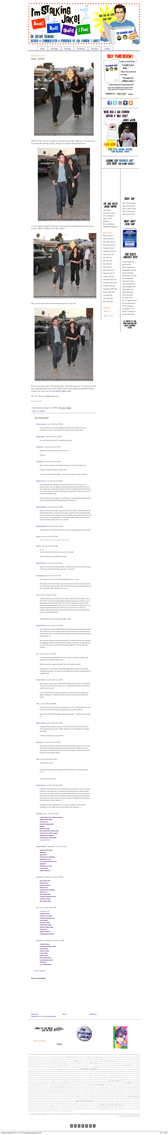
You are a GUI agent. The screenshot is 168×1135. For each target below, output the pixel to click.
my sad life (41, 411)
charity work (102, 1063)
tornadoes (46, 1107)
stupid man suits (32, 1101)
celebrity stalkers (94, 1063)
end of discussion (43, 1069)
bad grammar (118, 1059)
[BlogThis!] (64, 408)
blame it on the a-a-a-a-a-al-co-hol (66, 1061)
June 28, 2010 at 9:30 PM (55, 563)
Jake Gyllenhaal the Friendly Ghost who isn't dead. (80, 1081)
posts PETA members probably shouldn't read (47, 1092)
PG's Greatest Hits (52, 1091)
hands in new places (130, 1071)
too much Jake (40, 1107)
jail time (66, 1081)
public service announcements (127, 1092)
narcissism (77, 1087)
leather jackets (64, 1083)
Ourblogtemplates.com (31, 1132)
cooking (55, 1065)
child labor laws (109, 1063)
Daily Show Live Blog (129, 276)
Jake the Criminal (128, 281)
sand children (31, 1096)
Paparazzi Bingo (57, 1089)
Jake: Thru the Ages (129, 203)
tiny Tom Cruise (136, 1105)
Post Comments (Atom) (48, 1016)
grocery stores (99, 1071)
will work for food (97, 1109)
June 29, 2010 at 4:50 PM (55, 723)
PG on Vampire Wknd (129, 300)
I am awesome (90, 1075)
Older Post (93, 1014)
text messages (114, 1101)
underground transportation (103, 1107)
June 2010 (106, 298)
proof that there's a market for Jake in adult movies (71, 1092)
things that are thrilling (48, 1105)
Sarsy (42, 1096)
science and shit (62, 1096)
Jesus (35, 1083)
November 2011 (108, 245)
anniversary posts (55, 1059)
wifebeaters (81, 1109)
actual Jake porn (83, 1057)
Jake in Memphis (127, 278)
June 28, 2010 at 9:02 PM (50, 536)
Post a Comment (40, 971)
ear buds (125, 1067)
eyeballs (73, 1069)
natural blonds (84, 1087)
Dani (37, 759)
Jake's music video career (127, 1081)
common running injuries (47, 1065)
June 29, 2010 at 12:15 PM (47, 654)
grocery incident (69, 645)
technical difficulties (106, 1101)
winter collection (115, 1109)
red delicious (87, 1094)
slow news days (39, 1098)
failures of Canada (125, 1069)
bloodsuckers (83, 1061)
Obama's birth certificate (119, 1087)
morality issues (31, 1087)
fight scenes (43, 1071)
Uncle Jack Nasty (91, 1107)
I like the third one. (134, 1075)
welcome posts (39, 1109)
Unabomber (83, 1107)
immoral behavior (53, 1079)
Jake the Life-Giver (128, 214)
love (37, 907)
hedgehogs (61, 1073)
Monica (38, 536)
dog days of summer (89, 1067)
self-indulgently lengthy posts (81, 1096)
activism (77, 1057)
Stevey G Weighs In (129, 311)
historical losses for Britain (106, 1073)
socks (85, 1098)
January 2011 (107, 276)
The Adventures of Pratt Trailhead (55, 1103)
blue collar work (90, 1061)
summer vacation (49, 1101)
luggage (33, 1085)
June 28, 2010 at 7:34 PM (53, 447)
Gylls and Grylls (117, 1071)
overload (51, 1089)
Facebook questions (88, 1069)
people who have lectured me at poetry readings (112, 1089)
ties (131, 1105)
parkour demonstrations (73, 1089)
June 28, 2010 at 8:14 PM (55, 526)
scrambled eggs (70, 1096)
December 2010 (108, 279)
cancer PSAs (54, 1063)
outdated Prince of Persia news (40, 1089)
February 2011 (107, 273)
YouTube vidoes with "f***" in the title (50, 1110)
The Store (94, 49)
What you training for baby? (50, 1109)
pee (90, 1089)
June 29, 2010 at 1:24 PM (55, 680)
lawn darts (57, 1083)
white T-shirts (68, 1109)
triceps (57, 1107)
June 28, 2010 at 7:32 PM (54, 437)
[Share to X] (66, 408)
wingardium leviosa (106, 1109)
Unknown (39, 814)
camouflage (40, 1063)
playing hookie (107, 1091)
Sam (38, 595)
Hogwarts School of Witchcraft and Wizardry (124, 1073)
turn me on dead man (73, 1107)
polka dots (116, 1091)
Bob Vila (103, 1061)
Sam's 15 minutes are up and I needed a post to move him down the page (122, 1094)
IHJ (41, 401)
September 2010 (108, 289)
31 (65, 1057)
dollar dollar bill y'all (99, 1067)
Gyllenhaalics (40, 437)
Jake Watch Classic (114, 1081)
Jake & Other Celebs (129, 209)
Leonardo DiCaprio (83, 1083)
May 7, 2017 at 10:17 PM (51, 814)
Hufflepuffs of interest (81, 1075)
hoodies (36, 1075)
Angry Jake (48, 1059)
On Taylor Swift (127, 298)
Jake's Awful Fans (128, 289)
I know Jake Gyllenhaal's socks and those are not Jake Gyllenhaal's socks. (112, 1075)
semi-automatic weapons (95, 1096)
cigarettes (30, 1065)
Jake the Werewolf (128, 211)
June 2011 (106, 261)
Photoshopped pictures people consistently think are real (70, 1091)
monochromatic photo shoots (133, 1085)
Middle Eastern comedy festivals (117, 1085)
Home (42, 49)
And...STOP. (38, 59)
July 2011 (106, 257)
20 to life (51, 1057)
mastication (61, 1085)
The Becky (81, 49)
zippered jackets (68, 1110)
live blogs (128, 1083)
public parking (116, 1092)
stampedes (117, 1098)
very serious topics (131, 1107)
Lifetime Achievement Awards (95, 1083)
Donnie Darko (107, 1067)
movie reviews (54, 1087)
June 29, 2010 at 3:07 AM (53, 576)
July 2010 (106, 295)
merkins (107, 1085)
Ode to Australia (127, 295)
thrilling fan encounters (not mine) (110, 1105)
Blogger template (7, 1132)
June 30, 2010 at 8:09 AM (55, 785)
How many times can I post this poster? (48, 1075)
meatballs (79, 1085)
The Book (54, 49)
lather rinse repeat (49, 1083)
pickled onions (88, 1091)
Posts (108, 311)
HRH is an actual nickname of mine (67, 1075)
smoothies (45, 1098)
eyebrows (77, 1069)
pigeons (94, 1091)
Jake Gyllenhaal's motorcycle (100, 1081)
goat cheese (87, 1071)
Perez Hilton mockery (129, 1089)
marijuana (55, 1085)
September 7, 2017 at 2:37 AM (57, 846)
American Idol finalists (124, 1057)
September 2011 (108, 251)
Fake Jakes (133, 1069)
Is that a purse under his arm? (110, 1079)
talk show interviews (84, 1101)
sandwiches (37, 1096)
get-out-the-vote (67, 1071)
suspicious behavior (64, 1101)
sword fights (73, 1101)
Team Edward (97, 1101)
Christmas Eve (125, 1063)
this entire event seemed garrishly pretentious (64, 1105)
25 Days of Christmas (59, 1057)
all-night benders (98, 1057)
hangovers (137, 1071)
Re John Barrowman (129, 303)
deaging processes (118, 1065)
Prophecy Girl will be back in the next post (93, 1092)
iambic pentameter (125, 1077)
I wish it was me (82, 1077)
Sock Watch (80, 1098)
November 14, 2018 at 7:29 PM (54, 940)
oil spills (127, 1087)
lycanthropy (38, 1085)
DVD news (120, 1067)
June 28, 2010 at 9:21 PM (50, 546)
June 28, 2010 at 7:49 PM (53, 462)
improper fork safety (62, 1079)
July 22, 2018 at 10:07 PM (48, 907)
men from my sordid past (89, 1085)
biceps (50, 1061)
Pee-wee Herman (95, 1089)
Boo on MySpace (108, 224)
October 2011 (107, 248)
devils (34, 1067)
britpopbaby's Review (129, 270)
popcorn (121, 1091)
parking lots (64, 1089)
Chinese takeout (117, 1063)
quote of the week (49, 1094)
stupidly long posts (40, 1101)
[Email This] (61, 408)
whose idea (75, 1109)
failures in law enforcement (113, 1069)
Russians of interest (95, 1094)
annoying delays (64, 1059)
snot (49, 1098)
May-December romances (70, 1085)
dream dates (114, 1067)
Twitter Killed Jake (128, 314)
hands (123, 1071)
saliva (102, 1094)
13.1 (48, 1057)
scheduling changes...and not (51, 1096)
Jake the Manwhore (128, 284)
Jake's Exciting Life (128, 206)
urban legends (115, 1107)
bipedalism (55, 1061)
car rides (60, 1063)
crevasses (95, 1065)
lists (104, 1083)
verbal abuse (122, 1107)
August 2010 (107, 292)
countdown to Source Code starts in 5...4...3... (81, 1065)
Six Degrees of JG (128, 309)
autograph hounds (98, 1059)
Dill (37, 1067)
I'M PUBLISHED (117, 1077)
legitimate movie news (73, 1083)
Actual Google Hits (128, 262)
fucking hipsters (59, 1071)
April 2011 (106, 267)
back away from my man (109, 1059)
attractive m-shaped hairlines (86, 1059)
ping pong (98, 1091)
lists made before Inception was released (115, 1083)
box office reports (111, 1061)
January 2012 (107, 239)
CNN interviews (37, 1065)
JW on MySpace (108, 216)
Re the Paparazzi (128, 306)
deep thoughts (128, 1065)
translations (52, 1107)
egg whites (137, 1067)
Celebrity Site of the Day (82, 1063)
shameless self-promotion (121, 1096)
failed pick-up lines (102, 1069)
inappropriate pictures (79, 1079)
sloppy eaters (31, 1098)
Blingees (77, 1061)
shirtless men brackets (133, 1096)
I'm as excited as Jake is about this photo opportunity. (99, 1077)
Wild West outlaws (88, 1109)
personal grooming (32, 1091)
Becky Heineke (41, 481)
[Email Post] (59, 408)
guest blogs (110, 1071)
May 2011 (106, 264)
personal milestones (42, 1091)
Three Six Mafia (79, 1105)
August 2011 (107, 254)
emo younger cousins (33, 1069)
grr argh (105, 1071)
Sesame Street (110, 1096)
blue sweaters (97, 1061)
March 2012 (107, 235)
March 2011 (107, 270)
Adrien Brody (90, 1057)
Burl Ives (35, 1063)
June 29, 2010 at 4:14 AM (48, 595)
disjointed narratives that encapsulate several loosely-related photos (68, 1067)
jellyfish (31, 1083)
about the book (70, 1057)
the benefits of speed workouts (70, 1103)
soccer (52, 1098)
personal (137, 1089)
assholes (70, 1059)
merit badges (100, 1085)
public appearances (108, 1092)
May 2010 (106, 301)
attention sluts (76, 1059)
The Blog (67, 49)
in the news (71, 1079)
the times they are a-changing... (122, 1103)
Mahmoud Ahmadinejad (47, 1085)
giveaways (73, 1071)
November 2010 (108, 283)
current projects (110, 1065)
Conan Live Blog (127, 273)
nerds (89, 1087)
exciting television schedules (63, 1069)
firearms (49, 1071)
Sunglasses (57, 1101)
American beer (115, 1057)
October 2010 (107, 286)
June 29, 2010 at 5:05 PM (53, 742)
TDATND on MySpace (110, 227)
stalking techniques (109, 1098)
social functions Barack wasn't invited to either (65, 1098)
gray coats (92, 1071)
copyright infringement (63, 1065)
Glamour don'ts (80, 1071)
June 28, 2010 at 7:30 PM (55, 424)
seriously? (104, 1096)
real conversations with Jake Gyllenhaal (63, 1094)
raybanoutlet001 (41, 846)
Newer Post (35, 1014)
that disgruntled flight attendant (38, 1103)
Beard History (126, 264)
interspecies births (97, 1079)
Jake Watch (107, 210)
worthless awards (123, 1109)
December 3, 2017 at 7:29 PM (54, 877)
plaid (102, 1091)
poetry (112, 1091)
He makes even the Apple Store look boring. (48, 1073)
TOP (166, 1132)
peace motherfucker (84, 1089)
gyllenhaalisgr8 (41, 507)
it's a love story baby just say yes (126, 1079)
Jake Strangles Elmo (129, 287)
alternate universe (107, 1057)
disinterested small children (44, 1067)
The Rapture (112, 1103)
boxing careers (119, 1061)
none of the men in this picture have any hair (102, 1087)
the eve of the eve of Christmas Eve (99, 1103)
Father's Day (37, 1071)
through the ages (126, 1105)
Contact (107, 49)
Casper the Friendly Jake (70, 1063)
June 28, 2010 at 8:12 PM (55, 507)
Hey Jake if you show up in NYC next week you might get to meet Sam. (82, 1073)
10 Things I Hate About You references (37, 1057)
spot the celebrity (92, 1098)
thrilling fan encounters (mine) (91, 1105)
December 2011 (108, 242)
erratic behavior (51, 1069)
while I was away (61, 1109)
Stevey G (137, 1098)
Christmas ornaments (135, 1063)
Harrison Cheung (32, 1073)
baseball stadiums (126, 1059)
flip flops (53, 1071)
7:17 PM (54, 408)
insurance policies (89, 1079)
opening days (133, 1087)
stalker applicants (100, 1098)
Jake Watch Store (109, 213)
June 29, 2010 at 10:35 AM (55, 625)
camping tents (47, 1063)
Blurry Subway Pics (128, 267)
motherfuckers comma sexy (42, 1087)
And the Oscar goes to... (39, 1059)
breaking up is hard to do (129, 1061)
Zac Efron (61, 1110)
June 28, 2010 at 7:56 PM (55, 481)
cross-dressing (102, 1065)
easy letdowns (131, 1067)
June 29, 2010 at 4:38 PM (48, 704)
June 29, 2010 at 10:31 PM (48, 759)
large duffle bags (41, 1083)
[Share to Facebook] (68, 408)
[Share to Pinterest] (70, 408)
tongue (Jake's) (32, 1107)
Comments (109, 316)
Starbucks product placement (127, 1098)
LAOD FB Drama (127, 292)
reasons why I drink (78, 1094)
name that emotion (70, 1087)
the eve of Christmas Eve (84, 1103)
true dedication (63, 1107)
